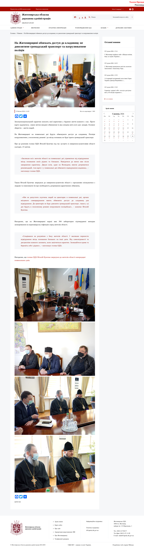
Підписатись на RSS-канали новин (20, 9)
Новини (19, 33)
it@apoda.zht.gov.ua (92, 530)
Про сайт (57, 528)
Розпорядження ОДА (83, 28)
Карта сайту (58, 525)
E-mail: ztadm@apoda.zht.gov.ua (124, 536)
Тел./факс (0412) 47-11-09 (122, 533)
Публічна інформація (57, 28)
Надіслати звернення (42, 9)
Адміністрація (16, 28)
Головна (12, 33)
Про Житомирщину (61, 535)
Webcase (131, 545)
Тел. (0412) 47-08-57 (120, 531)
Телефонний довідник (62, 539)
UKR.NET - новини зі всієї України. (79, 545)
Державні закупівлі (124, 28)
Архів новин (110, 108)
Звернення (35, 28)
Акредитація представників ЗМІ (65, 532)
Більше (103, 28)
